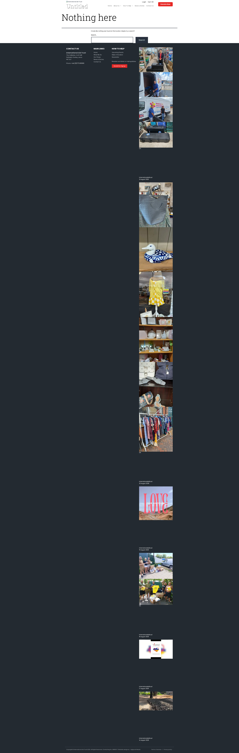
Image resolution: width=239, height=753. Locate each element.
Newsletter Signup (119, 66)
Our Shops (97, 57)
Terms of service (156, 749)
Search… (94, 35)
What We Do (98, 55)
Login (144, 2)
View (140, 181)
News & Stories (99, 59)
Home (96, 52)
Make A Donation (117, 55)
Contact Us (97, 62)
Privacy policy (168, 749)
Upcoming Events (117, 52)
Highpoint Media (135, 749)
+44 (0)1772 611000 (77, 63)
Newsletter (115, 57)
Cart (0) (151, 2)
